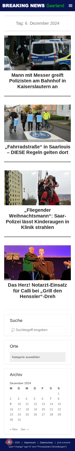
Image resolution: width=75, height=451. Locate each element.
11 (27, 404)
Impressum (30, 442)
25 (27, 414)
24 (19, 414)
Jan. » (25, 429)
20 (43, 409)
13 (43, 404)
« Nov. (14, 429)
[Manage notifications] (9, 442)
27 (43, 414)
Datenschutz (46, 442)
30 (11, 419)
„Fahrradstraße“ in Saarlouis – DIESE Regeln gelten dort (37, 149)
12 (35, 404)
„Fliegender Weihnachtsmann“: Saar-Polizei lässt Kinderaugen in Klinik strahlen (37, 218)
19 (35, 409)
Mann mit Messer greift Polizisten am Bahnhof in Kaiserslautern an (37, 80)
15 (59, 404)
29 (59, 414)
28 (51, 414)
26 (35, 414)
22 (59, 409)
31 (19, 419)
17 (19, 409)
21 (51, 409)
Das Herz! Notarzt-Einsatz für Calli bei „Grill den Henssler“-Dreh (37, 290)
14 (51, 404)
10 (19, 404)
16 (11, 409)
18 (27, 409)
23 (11, 414)
